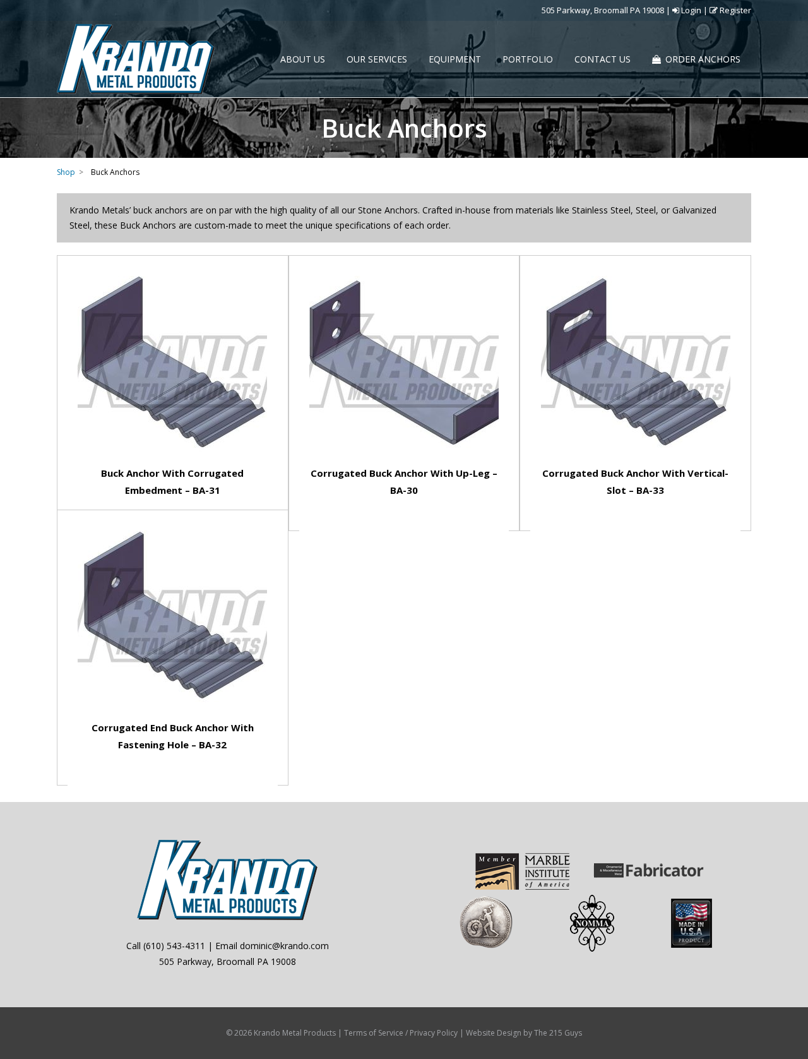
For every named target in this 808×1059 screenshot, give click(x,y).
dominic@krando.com (284, 946)
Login (690, 10)
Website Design (493, 1032)
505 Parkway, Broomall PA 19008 (603, 10)
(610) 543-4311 (174, 946)
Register (734, 10)
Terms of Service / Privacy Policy (401, 1032)
